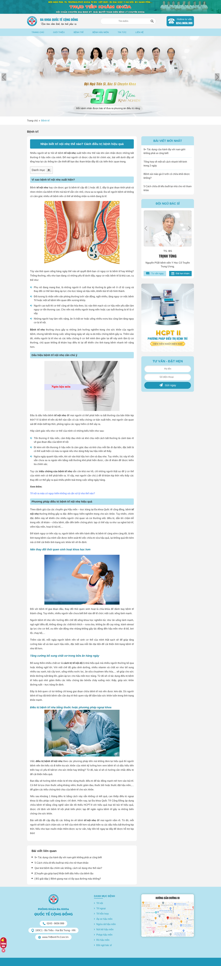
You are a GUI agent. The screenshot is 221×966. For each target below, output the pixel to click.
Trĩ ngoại (101, 908)
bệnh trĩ (51, 192)
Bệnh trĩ (78, 32)
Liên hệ (139, 32)
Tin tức (122, 32)
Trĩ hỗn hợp (102, 913)
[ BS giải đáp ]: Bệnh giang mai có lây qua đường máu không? (68, 878)
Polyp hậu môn (104, 934)
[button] (152, 21)
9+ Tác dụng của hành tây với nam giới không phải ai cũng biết (68, 857)
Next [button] (189, 228)
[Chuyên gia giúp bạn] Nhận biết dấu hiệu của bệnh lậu (64, 873)
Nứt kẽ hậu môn (105, 929)
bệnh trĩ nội (63, 442)
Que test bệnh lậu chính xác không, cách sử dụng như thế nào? (68, 868)
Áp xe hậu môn (104, 919)
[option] (110, 76)
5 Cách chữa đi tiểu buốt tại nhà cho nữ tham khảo (61, 863)
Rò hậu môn (102, 940)
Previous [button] (145, 228)
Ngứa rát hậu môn (106, 924)
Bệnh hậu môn (100, 32)
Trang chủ (38, 32)
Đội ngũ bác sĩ (104, 945)
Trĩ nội (99, 903)
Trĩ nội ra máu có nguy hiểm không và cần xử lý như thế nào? (62, 493)
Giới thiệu (59, 32)
